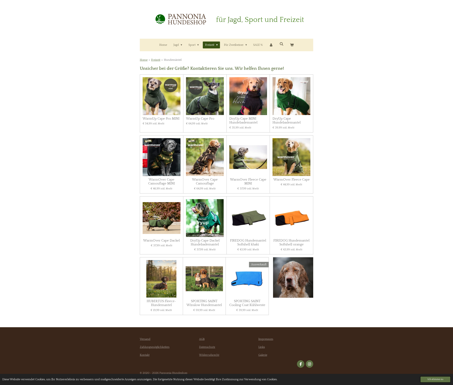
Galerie (262, 355)
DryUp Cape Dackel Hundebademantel (205, 242)
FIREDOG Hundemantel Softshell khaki (248, 242)
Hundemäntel (173, 59)
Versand (145, 339)
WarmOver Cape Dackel (161, 240)
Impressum (265, 339)
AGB (202, 339)
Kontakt (145, 355)
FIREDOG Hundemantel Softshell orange (291, 242)
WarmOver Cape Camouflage (205, 181)
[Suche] (281, 44)
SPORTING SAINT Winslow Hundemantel (204, 303)
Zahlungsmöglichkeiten (155, 347)
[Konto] (271, 45)
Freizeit (155, 59)
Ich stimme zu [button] (435, 379)
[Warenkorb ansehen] (292, 45)
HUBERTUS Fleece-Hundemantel (161, 303)
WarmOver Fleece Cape (291, 179)
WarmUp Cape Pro (200, 119)
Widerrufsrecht (209, 355)
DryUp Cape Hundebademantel (287, 120)
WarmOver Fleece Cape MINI (248, 181)
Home (144, 59)
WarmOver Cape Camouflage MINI (161, 181)
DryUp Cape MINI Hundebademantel (243, 120)
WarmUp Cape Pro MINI (161, 119)
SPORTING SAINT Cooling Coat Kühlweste (247, 303)
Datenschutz (207, 347)
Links (261, 347)
